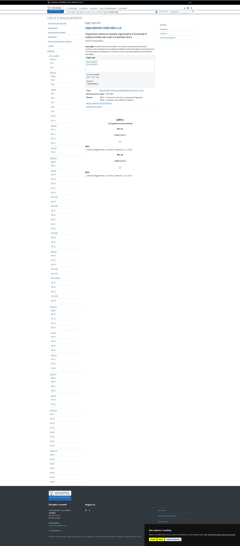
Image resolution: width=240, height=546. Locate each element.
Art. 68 (52, 477)
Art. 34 (53, 264)
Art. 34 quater (55, 278)
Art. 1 (52, 63)
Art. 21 (53, 188)
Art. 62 (52, 445)
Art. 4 (53, 84)
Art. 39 (53, 314)
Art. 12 (53, 129)
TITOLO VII (53, 451)
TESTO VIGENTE (91, 62)
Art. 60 (52, 436)
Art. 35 (53, 282)
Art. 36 (53, 287)
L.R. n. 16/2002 (54, 56)
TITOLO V (53, 374)
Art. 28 (53, 228)
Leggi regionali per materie (57, 32)
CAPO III (53, 126)
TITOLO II (53, 73)
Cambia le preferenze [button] (173, 539)
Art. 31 (53, 246)
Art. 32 (53, 255)
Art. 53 (53, 399)
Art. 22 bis (54, 197)
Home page (70, 12)
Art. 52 (53, 390)
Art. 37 (53, 291)
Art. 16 (53, 152)
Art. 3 (53, 80)
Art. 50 (53, 381)
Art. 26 (53, 219)
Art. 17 (53, 165)
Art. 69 (52, 482)
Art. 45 (53, 345)
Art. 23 (53, 201)
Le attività (93, 8)
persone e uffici (163, 12)
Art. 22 (53, 192)
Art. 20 (53, 183)
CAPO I (53, 76)
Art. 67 (52, 473)
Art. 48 (53, 363)
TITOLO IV (53, 307)
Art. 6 (53, 98)
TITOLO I (53, 59)
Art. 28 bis (54, 233)
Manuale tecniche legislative (167, 38)
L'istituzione (72, 8)
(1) (120, 141)
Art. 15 (53, 143)
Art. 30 (53, 242)
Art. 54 (53, 404)
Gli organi (83, 8)
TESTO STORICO (92, 64)
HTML (88, 77)
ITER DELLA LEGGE (94, 107)
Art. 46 (53, 350)
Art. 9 (53, 111)
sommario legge (101, 12)
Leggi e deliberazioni (107, 8)
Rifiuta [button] (161, 539)
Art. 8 (53, 107)
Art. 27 (53, 224)
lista (93, 12)
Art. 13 (53, 134)
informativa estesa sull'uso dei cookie (221, 535)
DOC (97, 77)
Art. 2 (52, 67)
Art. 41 (53, 323)
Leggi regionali (53, 28)
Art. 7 (53, 102)
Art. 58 (52, 427)
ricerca (88, 12)
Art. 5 (53, 93)
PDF (93, 77)
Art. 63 (52, 454)
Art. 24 (53, 210)
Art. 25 (53, 215)
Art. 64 (52, 459)
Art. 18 (53, 174)
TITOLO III (53, 158)
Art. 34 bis (54, 269)
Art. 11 (53, 120)
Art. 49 (53, 368)
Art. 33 (53, 260)
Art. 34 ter (54, 273)
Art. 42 (53, 327)
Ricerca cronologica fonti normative (59, 41)
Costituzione (163, 33)
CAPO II (53, 90)
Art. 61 (52, 441)
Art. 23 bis (54, 206)
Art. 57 (52, 423)
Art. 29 (53, 237)
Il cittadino (122, 8)
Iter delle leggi (164, 29)
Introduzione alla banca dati (57, 23)
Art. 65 (52, 464)
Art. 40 (53, 318)
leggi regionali (80, 12)
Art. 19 (53, 179)
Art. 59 (52, 432)
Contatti (51, 46)
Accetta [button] (152, 539)
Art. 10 (53, 116)
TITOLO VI (53, 411)
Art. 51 (53, 386)
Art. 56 (52, 418)
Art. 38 (53, 300)
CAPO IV (54, 148)
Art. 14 (53, 138)
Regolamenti (52, 37)
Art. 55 (52, 414)
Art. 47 (53, 359)
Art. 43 (53, 336)
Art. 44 (53, 341)
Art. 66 (52, 468)
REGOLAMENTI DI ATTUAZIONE (99, 103)
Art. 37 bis (54, 296)
